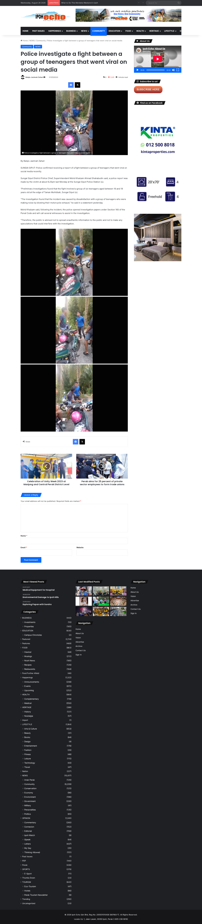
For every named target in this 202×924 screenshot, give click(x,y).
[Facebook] (71, 85)
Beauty (27, 733)
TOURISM (26, 882)
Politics (27, 814)
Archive (79, 646)
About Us (80, 633)
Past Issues (38, 31)
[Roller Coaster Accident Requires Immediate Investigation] (84, 601)
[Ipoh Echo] (46, 16)
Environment (30, 797)
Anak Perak (29, 780)
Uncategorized (28, 903)
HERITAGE (154, 31)
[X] (77, 85)
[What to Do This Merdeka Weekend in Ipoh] (84, 611)
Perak (24, 865)
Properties (29, 626)
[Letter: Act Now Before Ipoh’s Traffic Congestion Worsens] (118, 611)
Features (26, 643)
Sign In (79, 655)
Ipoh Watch (29, 835)
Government (30, 801)
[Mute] (173, 70)
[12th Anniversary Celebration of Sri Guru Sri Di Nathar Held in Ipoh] (101, 611)
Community (41, 40)
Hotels (27, 890)
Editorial (28, 831)
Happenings (27, 677)
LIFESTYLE (169, 31)
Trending (26, 899)
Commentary (30, 822)
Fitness (27, 754)
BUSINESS (71, 31)
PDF (24, 861)
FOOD (128, 31)
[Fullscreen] (177, 70)
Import (25, 720)
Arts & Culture (30, 729)
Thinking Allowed (32, 852)
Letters (27, 844)
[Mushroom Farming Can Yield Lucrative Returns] (101, 591)
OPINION (184, 31)
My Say (27, 848)
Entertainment (30, 746)
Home (25, 31)
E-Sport (28, 873)
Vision (78, 638)
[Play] (137, 70)
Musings (28, 656)
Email (24, 547)
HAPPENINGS (54, 31)
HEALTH (140, 31)
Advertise (80, 642)
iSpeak (27, 839)
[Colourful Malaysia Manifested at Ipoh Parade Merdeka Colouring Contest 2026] (118, 601)
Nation (25, 771)
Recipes (27, 665)
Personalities (30, 810)
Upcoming (29, 690)
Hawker (27, 652)
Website (80, 547)
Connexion (29, 827)
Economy (28, 792)
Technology (29, 763)
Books (27, 737)
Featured (26, 639)
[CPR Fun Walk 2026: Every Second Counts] (101, 601)
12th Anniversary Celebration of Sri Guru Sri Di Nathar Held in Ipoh (89, 3)
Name (24, 536)
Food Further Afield (30, 673)
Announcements (31, 682)
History (27, 711)
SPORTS (26, 869)
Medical (27, 703)
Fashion (27, 750)
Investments (29, 622)
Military (27, 805)
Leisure (27, 758)
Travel (27, 767)
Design (27, 741)
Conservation (30, 788)
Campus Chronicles (33, 635)
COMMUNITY (98, 31)
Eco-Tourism (30, 886)
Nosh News (29, 660)
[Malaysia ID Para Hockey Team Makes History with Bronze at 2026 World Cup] (84, 591)
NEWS (84, 31)
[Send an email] (44, 77)
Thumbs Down (28, 878)
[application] (157, 59)
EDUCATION (114, 31)
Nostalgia (28, 716)
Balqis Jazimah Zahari (34, 77)
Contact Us (81, 650)
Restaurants (29, 669)
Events (27, 686)
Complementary (31, 699)
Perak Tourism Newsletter (36, 895)
